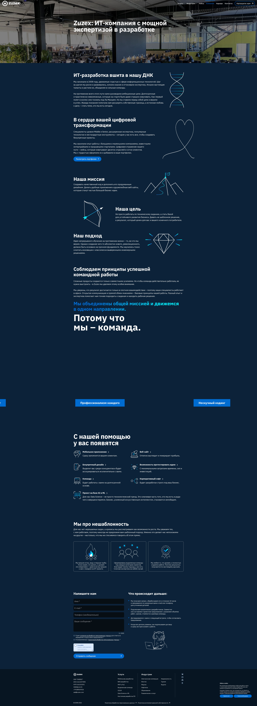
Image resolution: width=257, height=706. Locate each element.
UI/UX (120, 690)
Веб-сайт (144, 451)
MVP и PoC (121, 685)
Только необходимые (242, 696)
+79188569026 (78, 689)
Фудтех (163, 685)
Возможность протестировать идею (157, 464)
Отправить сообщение (86, 656)
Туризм (163, 682)
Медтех (143, 685)
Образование (145, 690)
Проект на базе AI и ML (94, 493)
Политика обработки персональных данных (120, 703)
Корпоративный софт (150, 478)
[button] (164, 184)
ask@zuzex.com (78, 692)
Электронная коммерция (149, 679)
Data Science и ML (123, 693)
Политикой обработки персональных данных (103, 640)
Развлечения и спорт (148, 693)
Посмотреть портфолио (86, 159)
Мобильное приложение (95, 451)
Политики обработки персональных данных (236, 693)
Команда (87, 478)
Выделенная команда (125, 687)
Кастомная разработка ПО (126, 696)
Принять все (226, 696)
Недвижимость (166, 679)
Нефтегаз (144, 687)
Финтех (144, 682)
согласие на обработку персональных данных (95, 636)
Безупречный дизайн (93, 464)
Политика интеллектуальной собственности (153, 703)
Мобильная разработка (125, 679)
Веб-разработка (123, 682)
